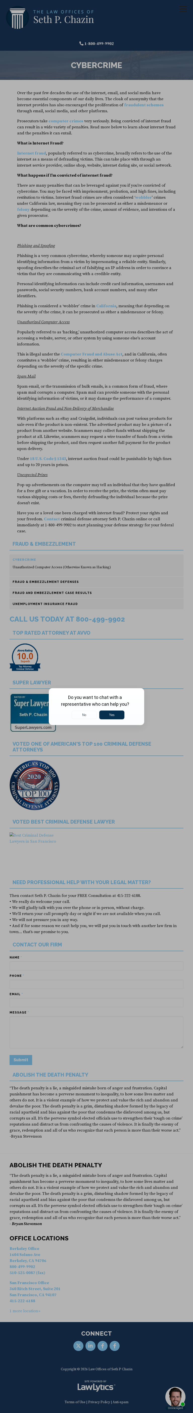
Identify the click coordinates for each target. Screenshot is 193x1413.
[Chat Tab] (96, 706)
